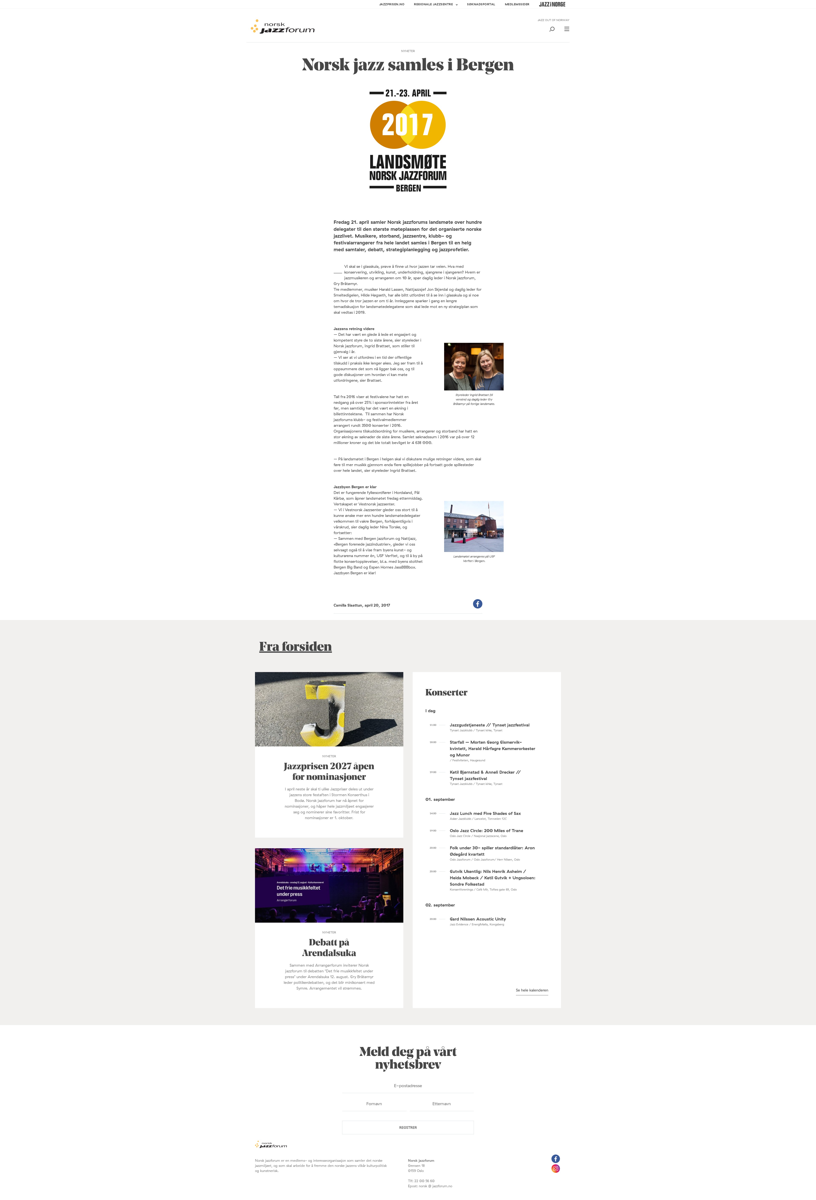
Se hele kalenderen (532, 990)
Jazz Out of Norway (554, 20)
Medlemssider (517, 4)
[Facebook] (555, 1162)
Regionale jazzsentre (433, 4)
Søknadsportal (481, 4)
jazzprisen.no (392, 4)
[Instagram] (555, 1171)
